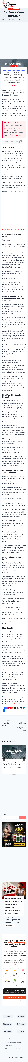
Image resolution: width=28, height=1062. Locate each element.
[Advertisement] (14, 42)
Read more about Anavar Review (13, 229)
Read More (10, 926)
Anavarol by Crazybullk (13, 704)
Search (4, 814)
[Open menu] (25, 4)
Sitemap (19, 1045)
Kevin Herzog (7, 19)
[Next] (24, 759)
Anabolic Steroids (14, 8)
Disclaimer (9, 1045)
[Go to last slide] (4, 759)
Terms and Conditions (14, 1042)
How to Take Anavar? (6, 722)
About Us (8, 1048)
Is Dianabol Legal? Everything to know (21, 725)
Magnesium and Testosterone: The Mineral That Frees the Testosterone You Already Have (14, 906)
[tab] (12, 774)
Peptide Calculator (16, 135)
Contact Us (19, 1048)
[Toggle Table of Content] (20, 141)
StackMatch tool (8, 128)
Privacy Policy (14, 1039)
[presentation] (14, 752)
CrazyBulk (6, 130)
